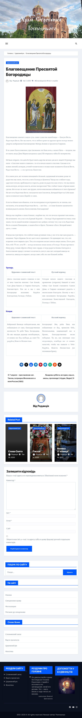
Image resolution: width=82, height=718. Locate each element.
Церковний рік (12, 63)
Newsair (46, 715)
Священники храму (13, 601)
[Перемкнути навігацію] (6, 43)
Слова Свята (15, 451)
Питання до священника (15, 612)
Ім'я (8, 513)
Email (9, 521)
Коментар (10, 480)
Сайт (8, 528)
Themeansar (60, 715)
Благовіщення (41, 81)
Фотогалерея (10, 606)
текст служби (53, 81)
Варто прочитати (12, 640)
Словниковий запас (13, 634)
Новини (8, 595)
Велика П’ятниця (62, 450)
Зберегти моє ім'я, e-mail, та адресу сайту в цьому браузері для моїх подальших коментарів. (38, 541)
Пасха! (36, 451)
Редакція (16, 81)
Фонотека (9, 651)
